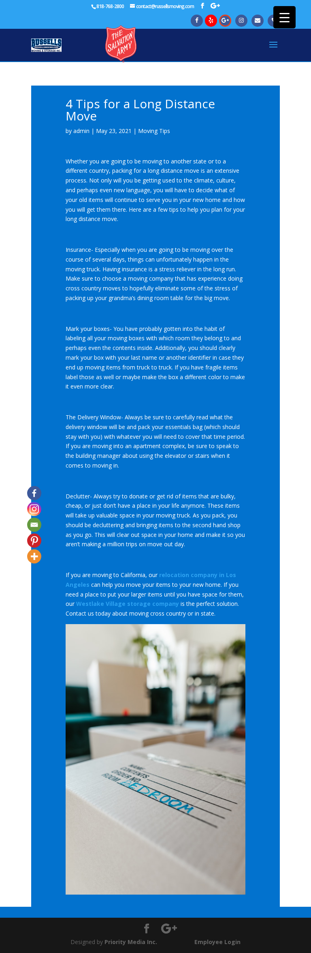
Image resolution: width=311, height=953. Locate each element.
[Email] (34, 524)
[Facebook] (34, 493)
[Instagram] (34, 509)
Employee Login (217, 942)
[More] (34, 556)
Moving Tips (154, 131)
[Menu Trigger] (284, 17)
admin (81, 131)
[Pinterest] (34, 540)
